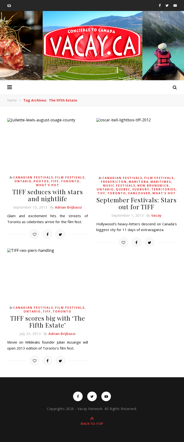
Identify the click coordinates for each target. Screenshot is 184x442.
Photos (41, 181)
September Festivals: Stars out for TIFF (136, 203)
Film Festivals (70, 177)
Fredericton (114, 182)
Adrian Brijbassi (68, 207)
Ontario (23, 181)
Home (12, 100)
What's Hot (47, 185)
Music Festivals (119, 185)
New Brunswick (153, 185)
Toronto (70, 181)
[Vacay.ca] (92, 43)
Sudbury (141, 189)
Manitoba (139, 182)
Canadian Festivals (33, 177)
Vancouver (139, 193)
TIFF (55, 181)
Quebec (123, 189)
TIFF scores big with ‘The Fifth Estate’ (47, 321)
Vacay (156, 215)
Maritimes (160, 182)
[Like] (34, 234)
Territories (163, 189)
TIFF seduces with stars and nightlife (47, 195)
